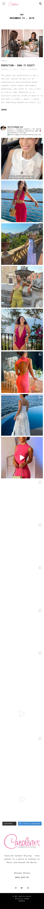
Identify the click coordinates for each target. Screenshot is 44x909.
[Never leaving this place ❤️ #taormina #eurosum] (22, 244)
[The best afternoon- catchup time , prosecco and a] (22, 543)
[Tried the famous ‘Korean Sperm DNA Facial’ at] (22, 158)
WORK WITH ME (22, 877)
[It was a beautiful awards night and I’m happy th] (22, 671)
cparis (22, 69)
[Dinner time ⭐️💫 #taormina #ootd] (22, 287)
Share (4, 109)
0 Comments (32, 69)
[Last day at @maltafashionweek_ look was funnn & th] (22, 756)
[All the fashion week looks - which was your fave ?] (22, 628)
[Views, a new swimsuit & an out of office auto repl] (22, 329)
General (4, 61)
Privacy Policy (22, 873)
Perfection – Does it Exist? (18, 65)
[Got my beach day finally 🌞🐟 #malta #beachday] (22, 585)
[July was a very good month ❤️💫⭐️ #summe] (22, 372)
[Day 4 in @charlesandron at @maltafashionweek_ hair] (22, 799)
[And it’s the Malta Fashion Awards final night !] (22, 714)
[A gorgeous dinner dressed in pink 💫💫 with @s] (22, 457)
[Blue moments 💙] (22, 415)
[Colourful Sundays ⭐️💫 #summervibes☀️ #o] (22, 500)
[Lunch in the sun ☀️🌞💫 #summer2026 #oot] (22, 201)
